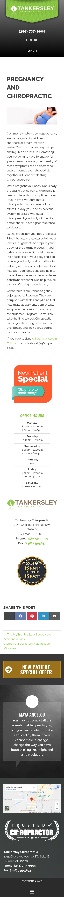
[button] (32, 669)
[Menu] (31, 891)
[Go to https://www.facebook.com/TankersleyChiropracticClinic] (26, 40)
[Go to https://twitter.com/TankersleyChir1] (31, 40)
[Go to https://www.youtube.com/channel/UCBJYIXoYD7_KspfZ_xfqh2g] (35, 40)
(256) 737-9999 (32, 31)
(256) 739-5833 (35, 543)
